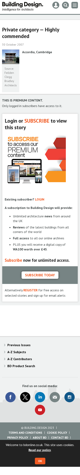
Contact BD (59, 437)
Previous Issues (19, 345)
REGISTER (30, 290)
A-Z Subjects (16, 352)
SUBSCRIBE (36, 120)
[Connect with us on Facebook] (10, 397)
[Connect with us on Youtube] (40, 410)
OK (40, 461)
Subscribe (13, 260)
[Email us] (54, 397)
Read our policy (40, 450)
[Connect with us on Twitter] (25, 397)
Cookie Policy (57, 433)
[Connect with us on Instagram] (69, 397)
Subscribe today (40, 275)
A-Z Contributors (19, 359)
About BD (39, 437)
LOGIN (39, 199)
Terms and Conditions (25, 433)
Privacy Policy (17, 437)
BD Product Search (21, 366)
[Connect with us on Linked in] (40, 397)
